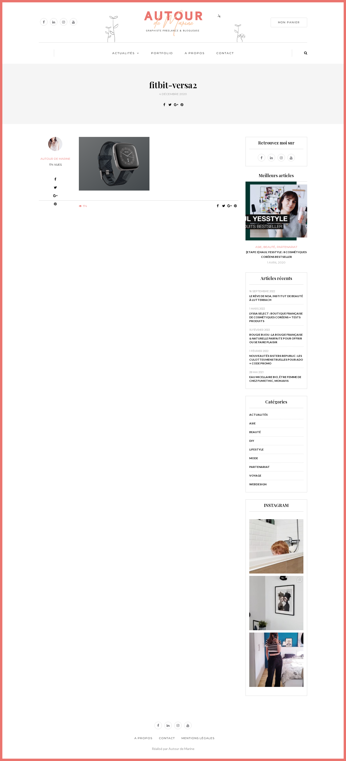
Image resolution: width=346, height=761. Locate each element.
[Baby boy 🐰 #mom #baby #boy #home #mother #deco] (276, 546)
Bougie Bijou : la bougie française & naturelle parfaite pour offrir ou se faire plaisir (276, 338)
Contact (225, 53)
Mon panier (289, 22)
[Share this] (164, 104)
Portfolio (162, 53)
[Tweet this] (170, 104)
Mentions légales (197, 738)
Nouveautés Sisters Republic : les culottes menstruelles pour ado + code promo (276, 359)
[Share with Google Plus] (176, 104)
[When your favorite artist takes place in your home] (276, 603)
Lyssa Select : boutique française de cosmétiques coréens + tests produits (276, 317)
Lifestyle (256, 449)
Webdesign (257, 484)
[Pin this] (182, 104)
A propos (195, 53)
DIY (251, 440)
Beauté (269, 247)
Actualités (123, 53)
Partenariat (287, 247)
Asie (258, 247)
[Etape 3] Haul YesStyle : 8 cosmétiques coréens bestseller (276, 254)
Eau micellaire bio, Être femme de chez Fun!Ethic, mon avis (275, 378)
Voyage (255, 475)
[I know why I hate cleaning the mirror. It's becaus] (276, 660)
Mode (253, 458)
